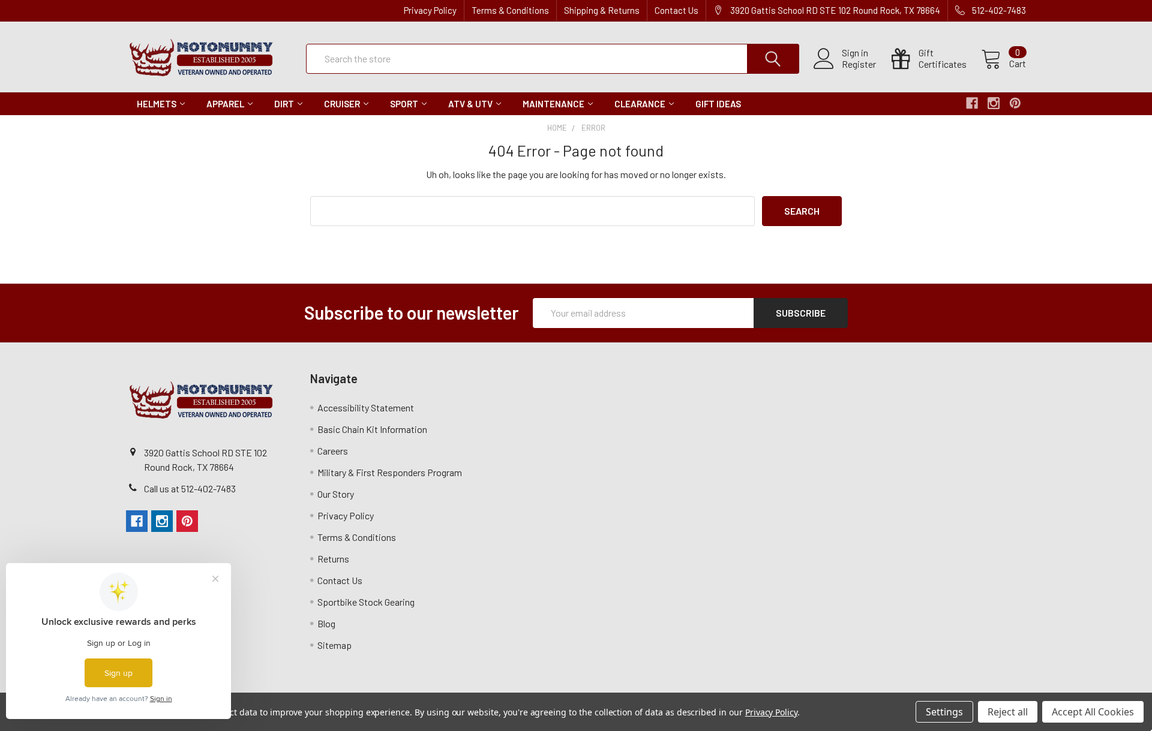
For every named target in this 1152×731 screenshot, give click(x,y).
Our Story (335, 494)
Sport (404, 103)
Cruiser (342, 103)
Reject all (1008, 711)
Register (859, 64)
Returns (333, 558)
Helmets (156, 103)
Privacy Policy (430, 10)
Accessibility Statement (365, 407)
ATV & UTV (470, 103)
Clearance (639, 103)
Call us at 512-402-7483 (190, 488)
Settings (944, 711)
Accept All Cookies (1093, 711)
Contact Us (676, 10)
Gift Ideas (718, 103)
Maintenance (553, 103)
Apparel (225, 103)
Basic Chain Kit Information (372, 429)
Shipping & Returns (602, 10)
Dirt (284, 103)
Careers (332, 450)
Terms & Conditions (510, 10)
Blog (326, 623)
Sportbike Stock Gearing (366, 601)
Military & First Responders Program (389, 472)
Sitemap (334, 645)
